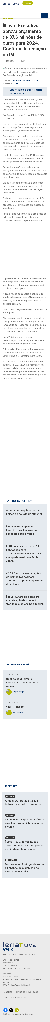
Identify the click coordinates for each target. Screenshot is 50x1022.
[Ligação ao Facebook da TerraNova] (5, 1010)
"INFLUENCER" (15, 706)
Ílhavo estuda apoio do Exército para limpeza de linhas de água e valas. (21, 530)
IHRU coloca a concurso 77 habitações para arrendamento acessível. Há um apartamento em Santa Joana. (23, 553)
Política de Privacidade (26, 991)
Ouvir (29, 3)
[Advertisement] (25, 250)
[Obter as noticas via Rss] (17, 1010)
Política (10, 796)
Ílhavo (16, 83)
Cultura (10, 838)
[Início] (10, 3)
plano (18, 80)
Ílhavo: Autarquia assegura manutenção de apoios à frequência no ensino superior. (25, 600)
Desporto (11, 860)
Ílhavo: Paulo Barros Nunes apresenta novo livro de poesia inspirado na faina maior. (24, 845)
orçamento (28, 80)
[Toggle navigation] (44, 15)
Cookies (8, 991)
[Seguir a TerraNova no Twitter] (11, 1010)
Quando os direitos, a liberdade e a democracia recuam (22, 683)
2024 (36, 80)
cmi (13, 80)
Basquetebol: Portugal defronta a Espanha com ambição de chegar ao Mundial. (24, 868)
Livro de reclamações (15, 997)
